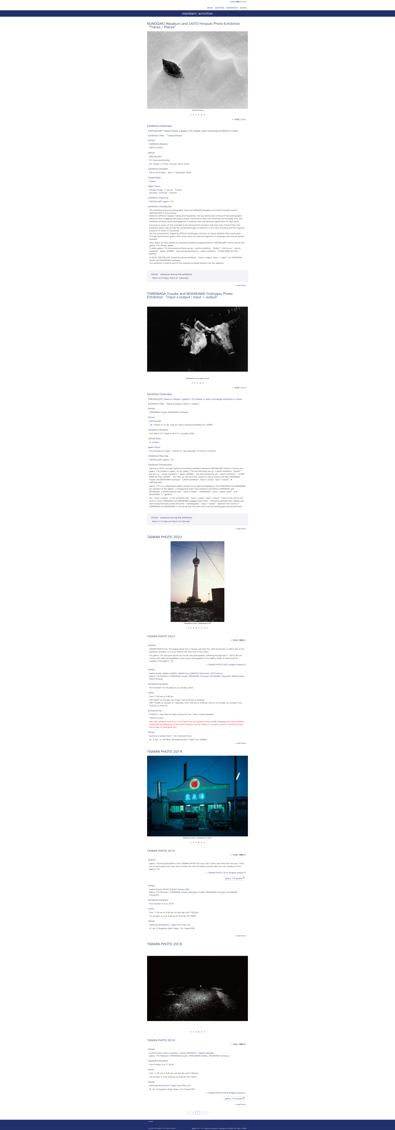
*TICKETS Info (155, 718)
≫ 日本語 (234, 640)
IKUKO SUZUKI (170, 889)
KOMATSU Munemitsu (200, 673)
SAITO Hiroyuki (156, 679)
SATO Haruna (217, 673)
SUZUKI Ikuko (238, 676)
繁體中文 (238, 1)
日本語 (232, 1)
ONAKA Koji (183, 673)
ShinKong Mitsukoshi (158, 925)
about (210, 8)
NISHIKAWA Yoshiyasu (199, 676)
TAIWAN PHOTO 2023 (164, 536)
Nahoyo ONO (183, 889)
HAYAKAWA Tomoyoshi (220, 676)
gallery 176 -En (159, 7)
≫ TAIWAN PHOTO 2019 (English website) (225, 873)
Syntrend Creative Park (159, 736)
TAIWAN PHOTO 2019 (164, 751)
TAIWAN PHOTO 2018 (164, 943)
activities (219, 8)
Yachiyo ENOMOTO (187, 1053)
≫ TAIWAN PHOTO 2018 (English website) (225, 1093)
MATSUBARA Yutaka (198, 1056)
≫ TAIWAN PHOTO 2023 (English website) (225, 664)
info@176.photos (219, 721)
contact (150, 1121)
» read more (240, 285)
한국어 (245, 1)
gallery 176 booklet (234, 878)
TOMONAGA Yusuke (179, 676)
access (243, 8)
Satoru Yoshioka (170, 1053)
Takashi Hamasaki (206, 1053)
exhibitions (232, 8)
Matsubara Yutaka (197, 892)
